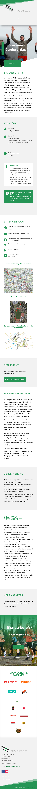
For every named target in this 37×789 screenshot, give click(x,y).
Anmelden (11, 63)
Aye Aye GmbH (31, 787)
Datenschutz (6, 779)
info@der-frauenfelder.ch (13, 766)
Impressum (5, 776)
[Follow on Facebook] (3, 771)
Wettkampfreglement (15, 379)
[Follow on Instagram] (6, 771)
